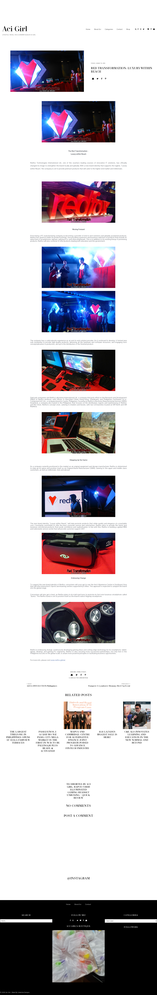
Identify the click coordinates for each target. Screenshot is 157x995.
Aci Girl (14, 28)
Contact (120, 29)
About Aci (97, 29)
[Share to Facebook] (101, 79)
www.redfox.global (58, 660)
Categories (109, 29)
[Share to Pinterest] (105, 79)
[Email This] (93, 79)
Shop (128, 29)
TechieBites (82, 678)
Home (88, 29)
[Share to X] (98, 79)
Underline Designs (24, 992)
